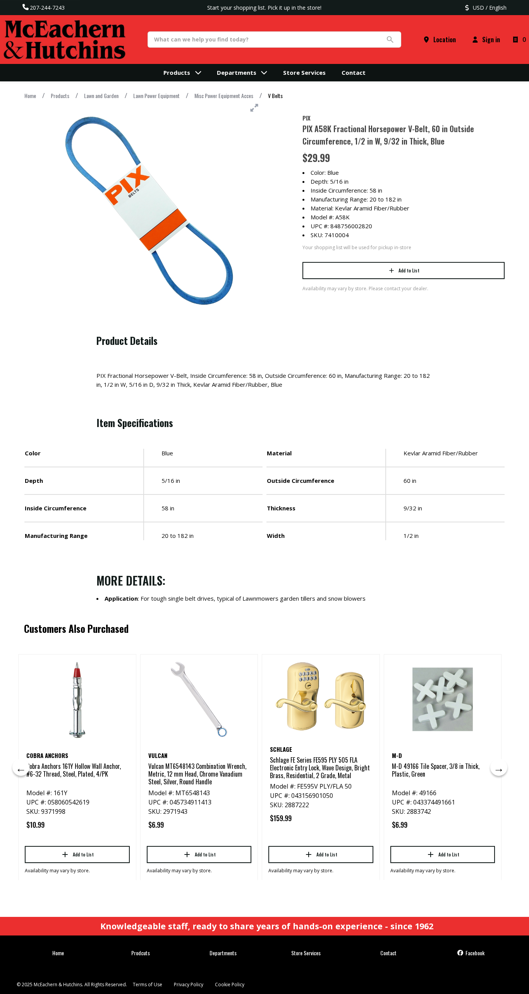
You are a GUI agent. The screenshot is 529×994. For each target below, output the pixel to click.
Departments (223, 953)
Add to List (408, 270)
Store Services (306, 953)
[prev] (20, 767)
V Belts (275, 95)
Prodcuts (140, 953)
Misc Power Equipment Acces (223, 95)
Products (60, 95)
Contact (388, 953)
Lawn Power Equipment (156, 95)
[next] (498, 767)
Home (30, 95)
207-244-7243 (47, 7)
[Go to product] (77, 699)
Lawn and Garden (101, 95)
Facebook (474, 953)
